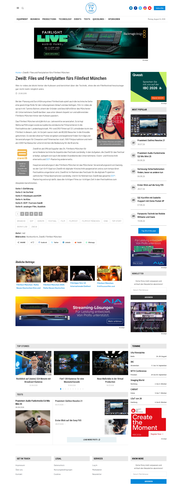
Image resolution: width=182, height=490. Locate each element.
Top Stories (23, 346)
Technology (65, 19)
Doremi (40, 221)
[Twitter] (140, 8)
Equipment (22, 19)
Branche (21, 221)
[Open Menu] (18, 8)
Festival (52, 221)
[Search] (22, 8)
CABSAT (134, 389)
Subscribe (159, 8)
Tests (87, 19)
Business (35, 19)
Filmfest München (91, 221)
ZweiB (34, 227)
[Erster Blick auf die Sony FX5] (116, 427)
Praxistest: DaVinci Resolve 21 (151, 140)
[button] (19, 370)
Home (18, 72)
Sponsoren (114, 19)
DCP (48, 159)
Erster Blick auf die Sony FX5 (150, 185)
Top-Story (116, 221)
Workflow (22, 227)
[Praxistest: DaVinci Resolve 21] (116, 407)
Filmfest (73, 221)
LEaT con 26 (136, 398)
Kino (106, 221)
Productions (49, 19)
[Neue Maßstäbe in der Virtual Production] (110, 363)
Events (77, 19)
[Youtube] (149, 8)
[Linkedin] (131, 8)
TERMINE (136, 346)
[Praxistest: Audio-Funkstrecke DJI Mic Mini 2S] (32, 421)
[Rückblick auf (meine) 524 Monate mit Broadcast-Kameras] (33, 363)
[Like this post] (33, 242)
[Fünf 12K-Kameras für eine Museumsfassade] (72, 363)
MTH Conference (138, 371)
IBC (132, 361)
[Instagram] (145, 8)
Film (63, 221)
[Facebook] (135, 8)
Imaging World (137, 380)
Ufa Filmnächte (138, 352)
